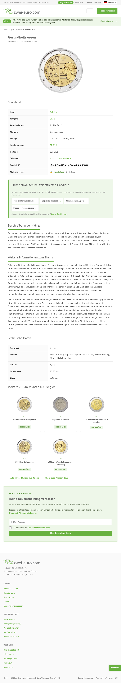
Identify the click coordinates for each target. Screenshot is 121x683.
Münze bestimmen (107, 11)
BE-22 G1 (54, 145)
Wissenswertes (9, 619)
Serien (6, 601)
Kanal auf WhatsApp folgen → (23, 513)
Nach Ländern (9, 593)
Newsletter (79, 2)
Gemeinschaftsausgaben (13, 606)
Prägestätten (9, 654)
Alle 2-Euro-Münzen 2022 (56, 477)
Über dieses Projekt (11, 650)
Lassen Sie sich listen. (59, 214)
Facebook (99, 678)
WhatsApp (109, 678)
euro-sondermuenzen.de (25, 201)
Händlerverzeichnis (94, 2)
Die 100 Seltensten (11, 628)
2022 (18, 29)
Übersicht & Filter (11, 588)
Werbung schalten (11, 658)
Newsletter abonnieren (60, 533)
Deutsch (112, 2)
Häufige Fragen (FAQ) (12, 623)
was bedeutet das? (66, 159)
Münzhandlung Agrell (76, 201)
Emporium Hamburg (51, 201)
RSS (116, 678)
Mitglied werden (66, 2)
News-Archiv (9, 597)
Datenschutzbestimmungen (39, 527)
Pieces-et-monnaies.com (25, 208)
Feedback (115, 667)
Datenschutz (9, 667)
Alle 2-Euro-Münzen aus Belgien (24, 477)
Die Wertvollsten (10, 632)
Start (5, 29)
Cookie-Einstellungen (86, 678)
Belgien (11, 29)
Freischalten (63, 172)
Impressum (8, 663)
